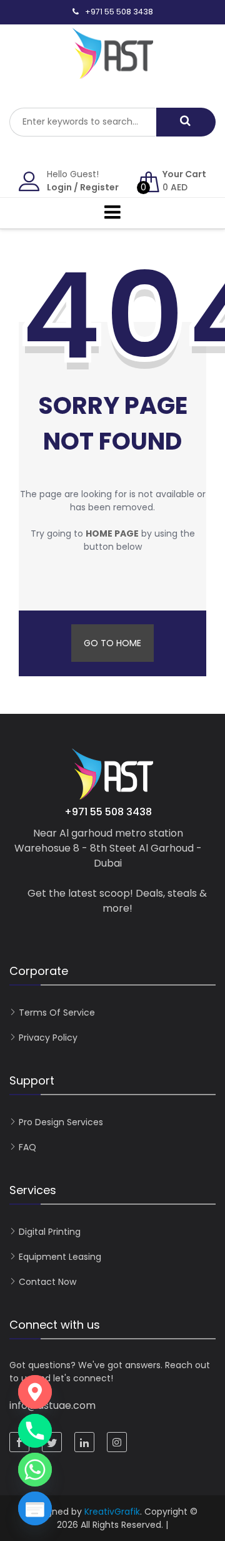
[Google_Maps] (35, 1392)
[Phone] (35, 1431)
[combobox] (82, 122)
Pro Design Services (61, 1122)
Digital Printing (50, 1231)
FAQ (27, 1147)
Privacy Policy (48, 1037)
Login (59, 187)
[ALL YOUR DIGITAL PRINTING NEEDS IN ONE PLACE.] (112, 72)
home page (112, 533)
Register (99, 187)
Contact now (47, 1282)
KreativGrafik (112, 1511)
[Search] (186, 122)
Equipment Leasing (60, 1256)
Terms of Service (57, 1012)
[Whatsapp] (35, 1470)
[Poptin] (35, 1508)
